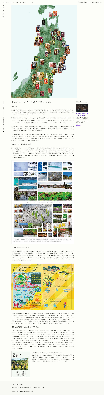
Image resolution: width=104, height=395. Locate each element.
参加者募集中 (78, 125)
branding (81, 2)
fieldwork (94, 2)
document (88, 2)
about (99, 2)
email (41, 387)
